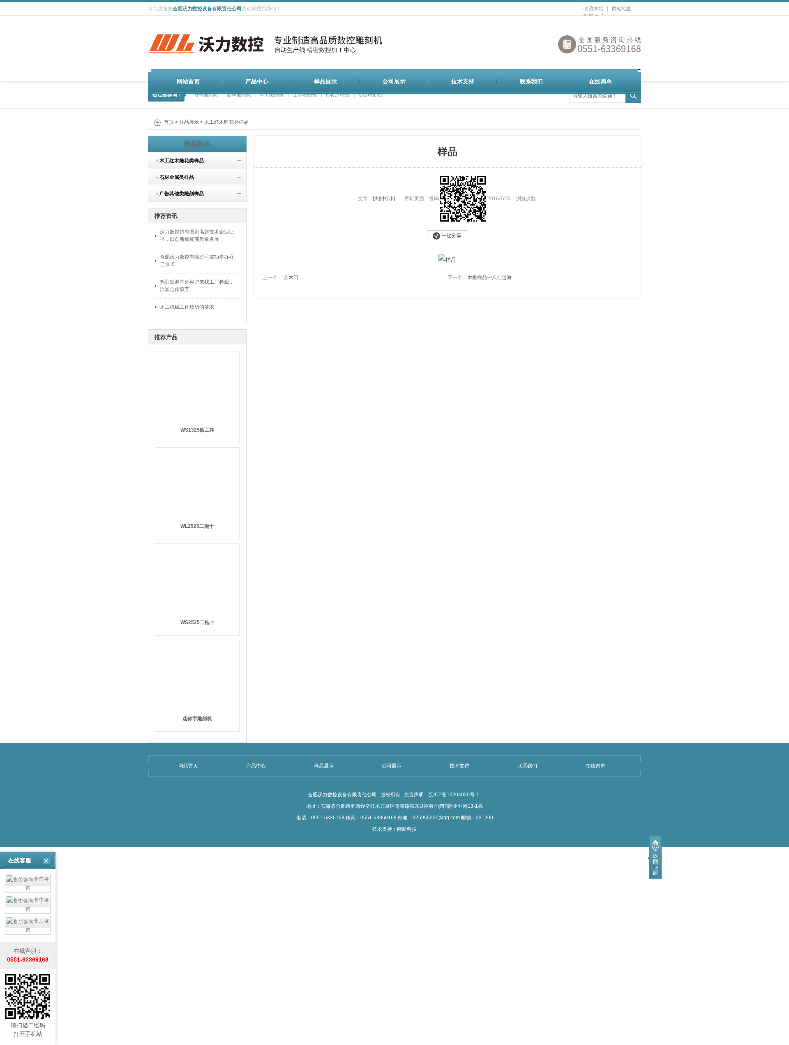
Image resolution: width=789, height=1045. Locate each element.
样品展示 (325, 81)
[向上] (655, 857)
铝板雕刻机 (370, 94)
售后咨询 (37, 925)
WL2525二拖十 (197, 526)
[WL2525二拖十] (197, 480)
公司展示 (394, 81)
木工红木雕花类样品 (226, 122)
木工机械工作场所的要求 (187, 307)
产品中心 (256, 81)
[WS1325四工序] (197, 384)
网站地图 (622, 9)
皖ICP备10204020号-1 (453, 795)
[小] (391, 198)
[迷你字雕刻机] (197, 672)
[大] (376, 198)
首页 (169, 122)
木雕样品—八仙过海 (489, 277)
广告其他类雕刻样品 (179, 194)
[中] (384, 198)
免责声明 (414, 795)
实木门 (290, 277)
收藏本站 (593, 9)
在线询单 (600, 81)
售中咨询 (37, 904)
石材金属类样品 (174, 177)
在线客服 (19, 860)
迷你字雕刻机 (197, 718)
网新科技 (407, 829)
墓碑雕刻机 (238, 94)
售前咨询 (37, 883)
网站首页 (188, 81)
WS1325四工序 (197, 430)
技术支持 (462, 81)
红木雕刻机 (304, 94)
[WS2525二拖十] (197, 576)
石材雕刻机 (206, 94)
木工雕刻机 (271, 94)
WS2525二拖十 (197, 622)
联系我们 (531, 81)
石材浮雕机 (337, 94)
